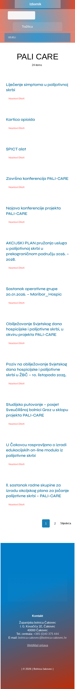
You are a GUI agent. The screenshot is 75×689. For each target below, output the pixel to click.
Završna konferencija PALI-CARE (37, 178)
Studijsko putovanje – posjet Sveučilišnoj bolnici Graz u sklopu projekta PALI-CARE (37, 410)
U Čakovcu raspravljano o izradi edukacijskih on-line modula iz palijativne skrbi (36, 450)
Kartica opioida (20, 119)
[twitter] (37, 660)
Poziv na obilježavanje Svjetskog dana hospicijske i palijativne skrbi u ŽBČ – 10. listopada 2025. (36, 369)
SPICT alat (16, 149)
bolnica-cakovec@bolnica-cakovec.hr (42, 637)
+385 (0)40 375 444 (46, 633)
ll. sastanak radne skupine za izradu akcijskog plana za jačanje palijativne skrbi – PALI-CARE (37, 490)
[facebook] (32, 660)
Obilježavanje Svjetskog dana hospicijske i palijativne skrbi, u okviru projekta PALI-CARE (34, 329)
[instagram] (43, 660)
